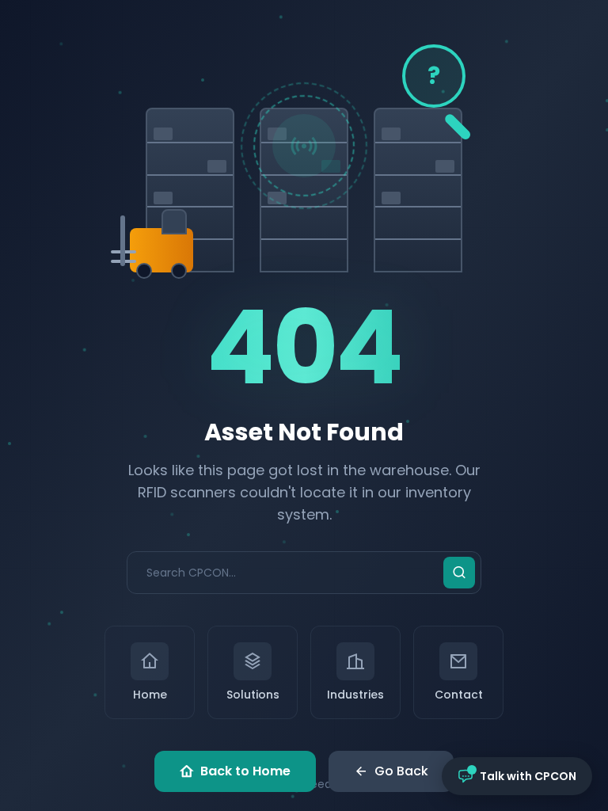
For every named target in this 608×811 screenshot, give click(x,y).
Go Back (401, 771)
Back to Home (245, 771)
